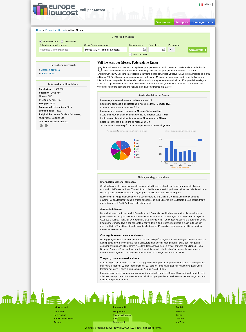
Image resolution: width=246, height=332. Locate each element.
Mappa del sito (120, 311)
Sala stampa (60, 315)
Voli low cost (164, 22)
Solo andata (70, 41)
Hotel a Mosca (48, 73)
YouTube (180, 322)
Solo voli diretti (140, 54)
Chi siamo (59, 311)
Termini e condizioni (63, 318)
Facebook (180, 311)
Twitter (179, 315)
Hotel (115, 318)
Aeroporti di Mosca (50, 70)
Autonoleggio (119, 322)
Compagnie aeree (203, 22)
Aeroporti (182, 22)
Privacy (57, 322)
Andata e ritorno (51, 41)
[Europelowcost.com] (55, 14)
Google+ (180, 318)
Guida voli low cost (122, 315)
